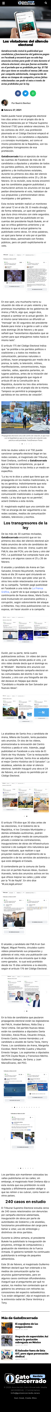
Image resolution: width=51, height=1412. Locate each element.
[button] (3, 3)
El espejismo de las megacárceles (26, 1325)
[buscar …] (46, 3)
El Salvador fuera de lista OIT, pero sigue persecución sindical (31, 1353)
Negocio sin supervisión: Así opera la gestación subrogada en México (31, 1339)
